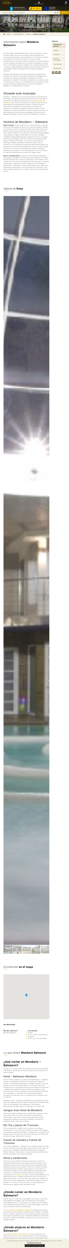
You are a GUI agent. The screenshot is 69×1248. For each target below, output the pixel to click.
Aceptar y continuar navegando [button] (35, 1245)
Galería (56, 50)
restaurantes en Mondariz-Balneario (19, 1210)
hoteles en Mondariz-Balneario (17, 1234)
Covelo (18, 1175)
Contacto (64, 12)
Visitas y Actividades (57, 59)
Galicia (9, 34)
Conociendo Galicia (18, 34)
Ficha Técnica (57, 64)
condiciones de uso (34, 1243)
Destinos (28, 34)
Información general (57, 45)
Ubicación (56, 54)
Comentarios (57, 68)
